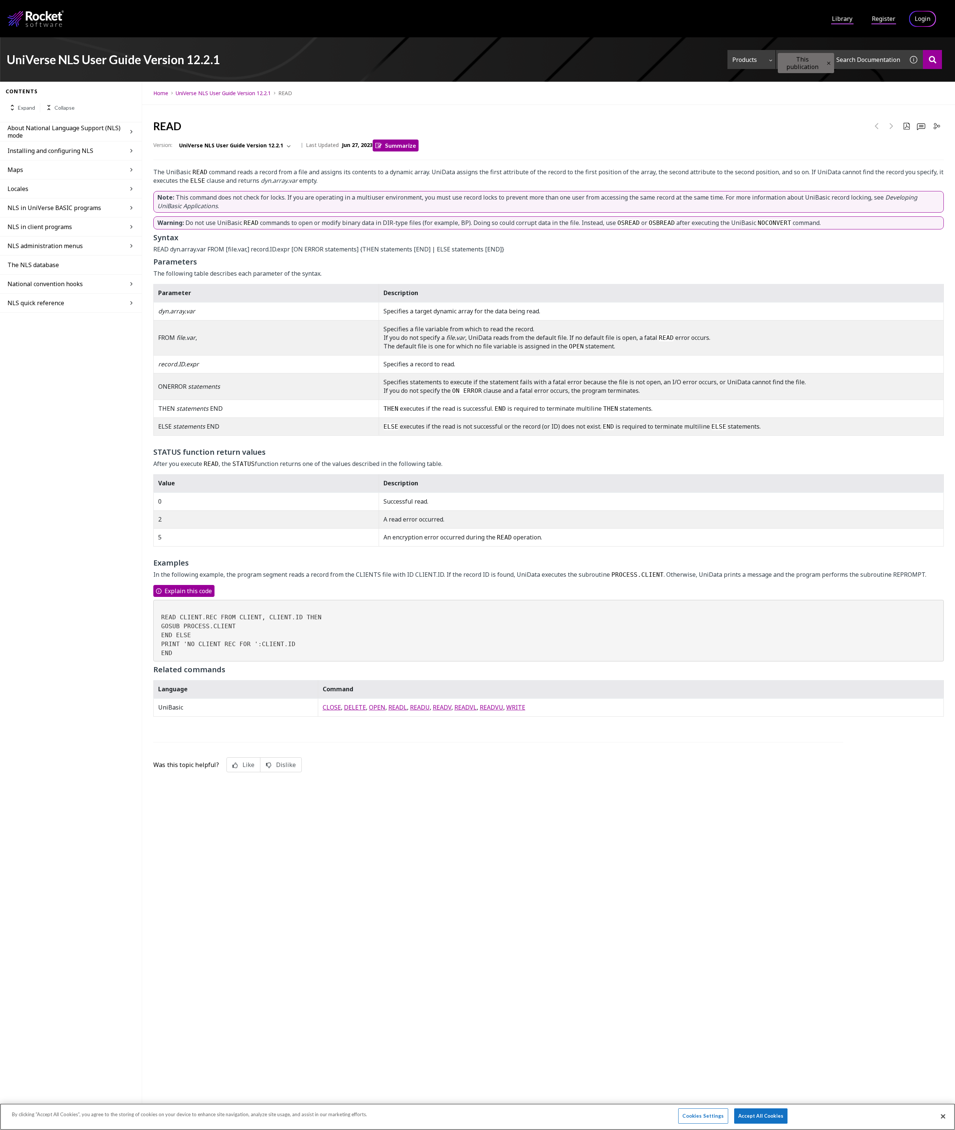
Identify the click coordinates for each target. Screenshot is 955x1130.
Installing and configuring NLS (50, 151)
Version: (162, 144)
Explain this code (188, 591)
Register (883, 19)
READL (397, 707)
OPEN (377, 707)
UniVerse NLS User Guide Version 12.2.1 (223, 93)
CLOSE (332, 707)
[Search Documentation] (932, 59)
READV (442, 707)
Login (922, 19)
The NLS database (33, 265)
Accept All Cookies (760, 1116)
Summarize (400, 145)
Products (744, 60)
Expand (26, 107)
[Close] (943, 1116)
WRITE (515, 707)
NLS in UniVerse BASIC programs (54, 208)
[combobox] (840, 59)
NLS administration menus (45, 246)
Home (160, 93)
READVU (491, 707)
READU (420, 707)
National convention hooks (45, 284)
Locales (17, 189)
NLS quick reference (35, 303)
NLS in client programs (39, 227)
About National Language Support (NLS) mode (63, 132)
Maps (15, 170)
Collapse (64, 107)
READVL (465, 707)
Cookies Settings (703, 1116)
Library (842, 19)
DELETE (355, 707)
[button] (829, 63)
